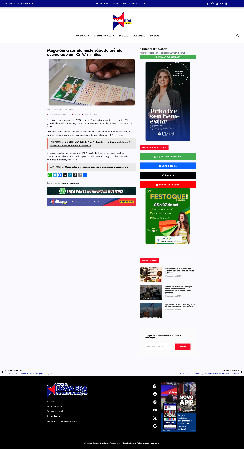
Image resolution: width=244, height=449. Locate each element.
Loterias (154, 35)
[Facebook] (212, 3)
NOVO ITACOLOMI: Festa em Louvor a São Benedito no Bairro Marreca (179, 270)
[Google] (226, 3)
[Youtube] (221, 3)
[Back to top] (237, 438)
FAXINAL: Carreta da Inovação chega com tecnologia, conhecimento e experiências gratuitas (178, 289)
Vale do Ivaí (139, 35)
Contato (51, 401)
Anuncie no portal (55, 411)
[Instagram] (217, 3)
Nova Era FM (80, 35)
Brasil (55, 183)
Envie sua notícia (54, 406)
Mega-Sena (75, 183)
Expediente (53, 416)
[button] (237, 35)
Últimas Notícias (103, 35)
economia (61, 183)
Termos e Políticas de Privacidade (62, 421)
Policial (123, 35)
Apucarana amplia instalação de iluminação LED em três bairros (180, 305)
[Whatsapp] (208, 3)
